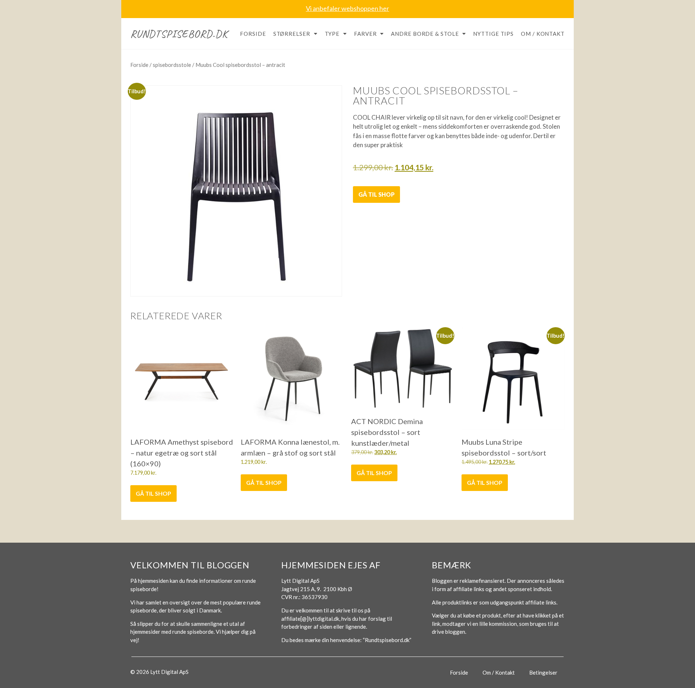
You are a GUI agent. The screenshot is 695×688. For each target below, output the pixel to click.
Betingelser (543, 672)
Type (332, 33)
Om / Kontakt (543, 33)
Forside (253, 33)
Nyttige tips (493, 33)
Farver (365, 33)
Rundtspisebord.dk (179, 33)
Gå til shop (376, 194)
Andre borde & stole (425, 33)
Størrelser (291, 33)
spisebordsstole (172, 64)
